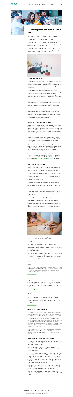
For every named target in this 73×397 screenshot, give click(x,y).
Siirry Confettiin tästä (31, 305)
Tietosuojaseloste (45, 393)
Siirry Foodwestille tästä (32, 289)
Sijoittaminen (51, 4)
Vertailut (44, 4)
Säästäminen (38, 4)
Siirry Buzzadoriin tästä (32, 261)
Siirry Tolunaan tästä (31, 274)
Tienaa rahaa (30, 4)
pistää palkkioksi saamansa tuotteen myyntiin (42, 158)
